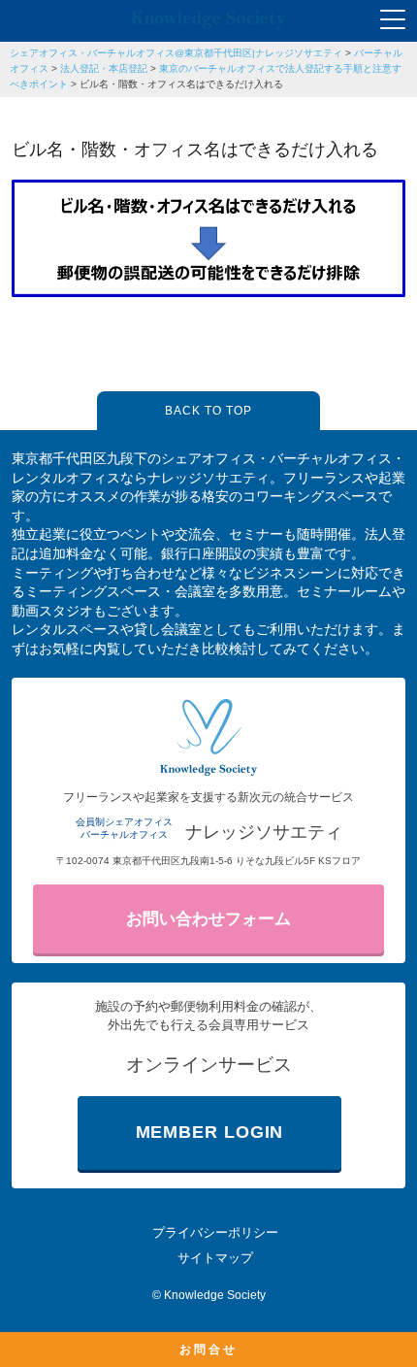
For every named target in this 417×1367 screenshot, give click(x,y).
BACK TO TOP (208, 410)
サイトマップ (215, 1257)
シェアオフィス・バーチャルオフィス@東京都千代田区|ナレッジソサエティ (176, 53)
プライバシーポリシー (215, 1232)
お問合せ (208, 1349)
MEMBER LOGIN (210, 1132)
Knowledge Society (215, 1295)
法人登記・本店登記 (103, 68)
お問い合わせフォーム (208, 919)
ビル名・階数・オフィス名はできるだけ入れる (181, 84)
